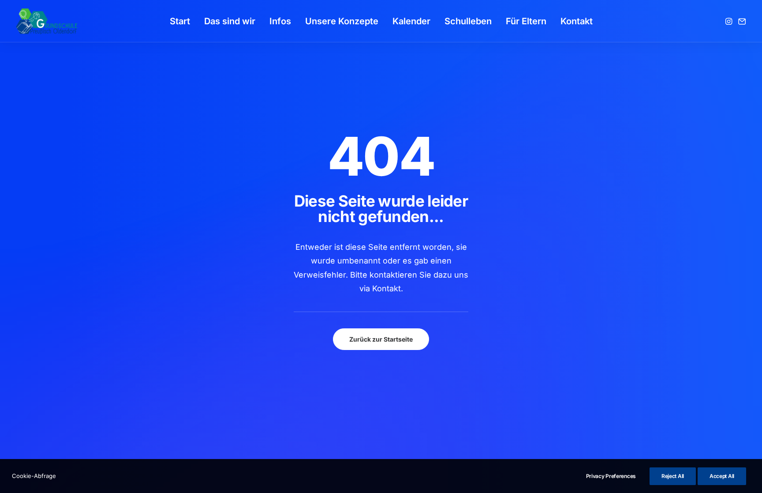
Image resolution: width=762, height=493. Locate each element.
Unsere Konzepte (341, 21)
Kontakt (576, 21)
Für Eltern (526, 21)
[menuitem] (180, 21)
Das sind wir (229, 21)
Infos (280, 21)
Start (180, 21)
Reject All (672, 476)
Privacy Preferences (611, 476)
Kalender (411, 21)
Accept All (722, 476)
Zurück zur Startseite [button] (381, 339)
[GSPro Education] (47, 21)
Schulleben (468, 21)
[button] (729, 21)
